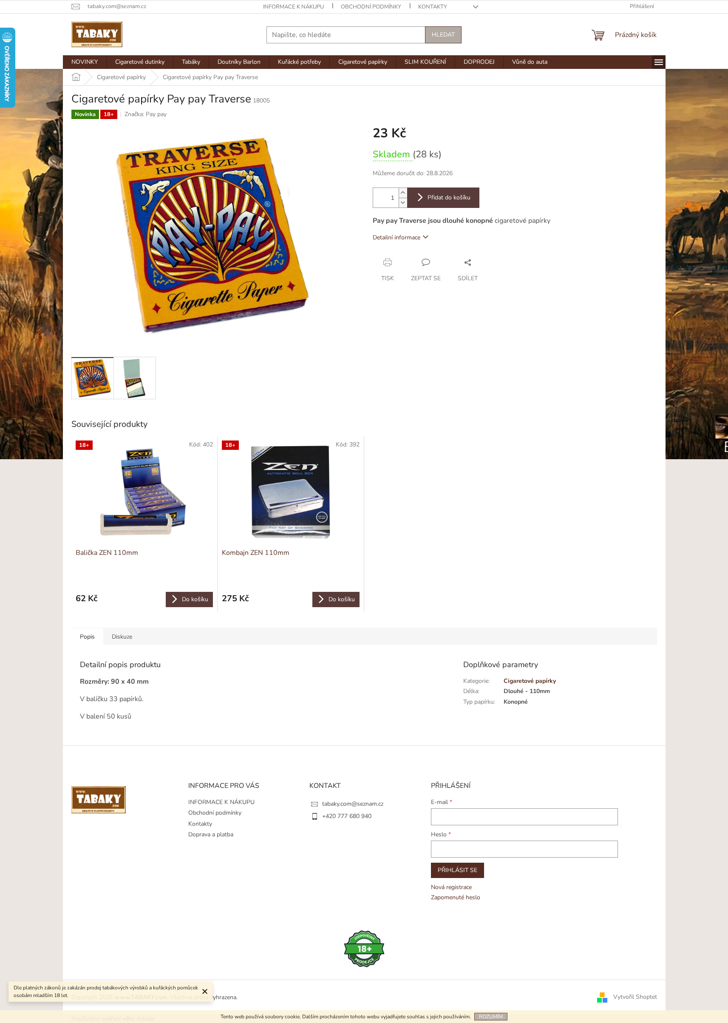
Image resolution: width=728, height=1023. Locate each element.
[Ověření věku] (364, 948)
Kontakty (432, 7)
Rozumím (491, 1016)
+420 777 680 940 (346, 816)
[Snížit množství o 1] (403, 202)
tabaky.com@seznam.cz (352, 804)
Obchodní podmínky (371, 7)
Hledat (443, 35)
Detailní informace (396, 237)
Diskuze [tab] (122, 637)
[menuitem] (84, 62)
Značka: (146, 114)
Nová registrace (451, 887)
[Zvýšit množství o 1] (403, 193)
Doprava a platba (210, 834)
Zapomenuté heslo (455, 897)
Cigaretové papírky (530, 681)
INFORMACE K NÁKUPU (293, 7)
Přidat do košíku (449, 197)
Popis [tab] (87, 637)
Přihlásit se (457, 870)
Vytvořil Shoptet (635, 997)
